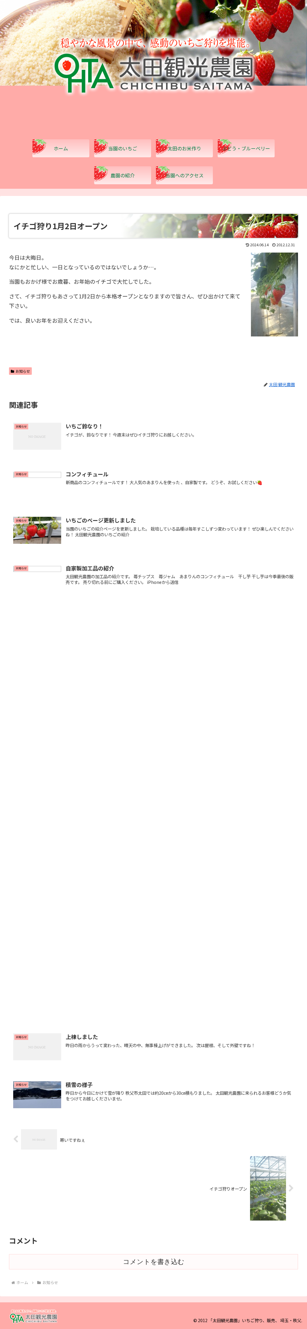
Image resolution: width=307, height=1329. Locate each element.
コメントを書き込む (153, 1261)
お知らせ (23, 371)
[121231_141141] (274, 334)
